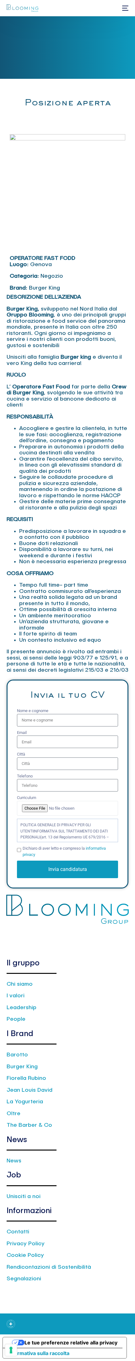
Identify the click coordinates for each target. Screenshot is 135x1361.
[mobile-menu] (124, 8)
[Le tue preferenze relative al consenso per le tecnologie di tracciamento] (11, 1350)
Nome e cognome (32, 710)
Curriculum (26, 797)
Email (22, 732)
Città (21, 754)
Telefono (25, 776)
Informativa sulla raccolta (38, 1353)
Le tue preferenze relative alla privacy (70, 1342)
